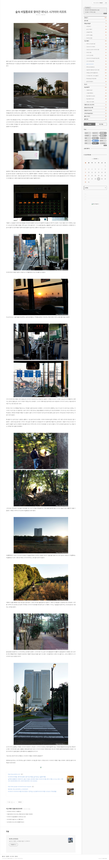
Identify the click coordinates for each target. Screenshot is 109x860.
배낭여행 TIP (95, 87)
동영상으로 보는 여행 (95, 107)
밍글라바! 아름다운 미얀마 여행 (96, 69)
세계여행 (102, 133)
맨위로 (16, 856)
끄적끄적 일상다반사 (95, 113)
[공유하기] (12, 802)
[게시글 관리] (14, 802)
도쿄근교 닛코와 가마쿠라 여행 (96, 49)
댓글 (7, 831)
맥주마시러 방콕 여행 (96, 43)
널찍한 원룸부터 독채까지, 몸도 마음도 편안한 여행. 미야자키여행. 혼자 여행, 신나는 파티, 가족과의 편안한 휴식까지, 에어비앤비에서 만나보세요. (35, 780)
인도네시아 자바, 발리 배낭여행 (96, 58)
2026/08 (95, 158)
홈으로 (3, 856)
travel (86, 143)
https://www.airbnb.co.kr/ (14, 774)
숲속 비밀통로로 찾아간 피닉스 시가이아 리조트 (40, 12)
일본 (86, 138)
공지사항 (95, 20)
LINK (86, 188)
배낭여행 (94, 143)
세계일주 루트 (96, 32)
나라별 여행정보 (96, 93)
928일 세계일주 (95, 23)
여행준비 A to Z (96, 90)
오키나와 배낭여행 (96, 61)
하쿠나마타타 (13, 839)
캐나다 (95, 84)
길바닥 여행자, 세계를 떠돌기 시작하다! (19, 841)
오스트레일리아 (103, 143)
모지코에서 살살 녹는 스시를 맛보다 (15, 819)
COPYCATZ (104, 858)
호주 (86, 140)
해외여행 (94, 138)
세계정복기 (96, 26)
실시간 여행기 (96, 29)
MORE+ (105, 13)
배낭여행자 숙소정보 (96, 96)
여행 (93, 140)
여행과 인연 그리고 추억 (95, 104)
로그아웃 (12, 856)
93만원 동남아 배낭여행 (96, 78)
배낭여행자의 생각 (96, 98)
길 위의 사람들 (96, 35)
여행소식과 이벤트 (96, 101)
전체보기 (95, 17)
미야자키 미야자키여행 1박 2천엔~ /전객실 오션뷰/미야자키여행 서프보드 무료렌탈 (32, 791)
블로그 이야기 (95, 116)
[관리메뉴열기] (106, 3)
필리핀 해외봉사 (96, 81)
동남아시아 (95, 133)
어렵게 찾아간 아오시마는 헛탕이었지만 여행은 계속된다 (20, 814)
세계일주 (87, 135)
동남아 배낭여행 (96, 135)
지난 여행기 (9, 809)
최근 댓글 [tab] (101, 124)
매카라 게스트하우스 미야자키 (18, 789)
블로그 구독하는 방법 (91, 12)
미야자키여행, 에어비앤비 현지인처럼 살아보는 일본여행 (27, 777)
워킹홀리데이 (103, 138)
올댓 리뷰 (95, 119)
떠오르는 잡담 (96, 38)
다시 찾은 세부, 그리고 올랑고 (96, 75)
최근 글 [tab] (89, 124)
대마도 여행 (96, 52)
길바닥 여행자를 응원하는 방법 (93, 10)
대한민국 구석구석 (95, 110)
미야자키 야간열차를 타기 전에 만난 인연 (16, 816)
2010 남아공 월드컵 (96, 67)
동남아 (86, 133)
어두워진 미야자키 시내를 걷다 (14, 811)
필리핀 (101, 140)
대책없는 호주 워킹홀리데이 (96, 72)
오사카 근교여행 (96, 55)
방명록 (7, 856)
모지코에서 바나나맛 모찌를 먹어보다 (15, 822)
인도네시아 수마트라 (96, 46)
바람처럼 (102, 135)
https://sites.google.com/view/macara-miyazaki (19, 786)
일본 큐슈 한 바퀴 (17, 809)
